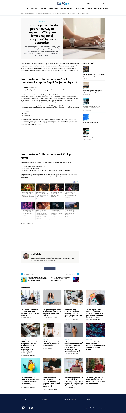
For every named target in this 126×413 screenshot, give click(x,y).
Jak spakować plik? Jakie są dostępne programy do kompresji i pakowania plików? (52, 312)
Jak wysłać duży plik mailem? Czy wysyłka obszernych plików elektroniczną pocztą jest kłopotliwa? (73, 313)
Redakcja (23, 399)
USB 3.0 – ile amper (88, 137)
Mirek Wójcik (36, 254)
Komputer (31, 13)
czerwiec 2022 (29, 223)
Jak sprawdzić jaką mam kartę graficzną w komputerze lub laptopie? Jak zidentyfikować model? (95, 345)
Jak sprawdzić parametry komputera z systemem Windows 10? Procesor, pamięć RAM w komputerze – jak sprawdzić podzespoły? (73, 346)
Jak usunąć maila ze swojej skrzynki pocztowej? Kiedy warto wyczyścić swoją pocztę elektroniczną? (30, 381)
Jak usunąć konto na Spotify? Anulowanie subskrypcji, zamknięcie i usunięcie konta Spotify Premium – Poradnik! (95, 313)
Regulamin (45, 399)
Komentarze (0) (50, 268)
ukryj (35, 87)
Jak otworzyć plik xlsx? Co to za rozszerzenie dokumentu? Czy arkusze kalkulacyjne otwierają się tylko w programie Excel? (73, 381)
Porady (85, 72)
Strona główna (24, 13)
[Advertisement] (50, 138)
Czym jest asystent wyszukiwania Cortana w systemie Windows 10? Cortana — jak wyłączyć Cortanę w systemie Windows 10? (51, 382)
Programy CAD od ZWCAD (91, 122)
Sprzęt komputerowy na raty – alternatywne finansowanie (92, 107)
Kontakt (88, 399)
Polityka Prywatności (70, 399)
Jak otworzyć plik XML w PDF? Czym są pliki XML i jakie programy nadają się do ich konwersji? (95, 380)
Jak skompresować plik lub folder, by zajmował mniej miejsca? (51, 344)
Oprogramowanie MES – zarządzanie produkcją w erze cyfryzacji (94, 75)
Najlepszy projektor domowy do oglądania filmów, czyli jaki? (92, 91)
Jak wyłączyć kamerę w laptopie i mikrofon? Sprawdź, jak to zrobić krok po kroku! (30, 312)
